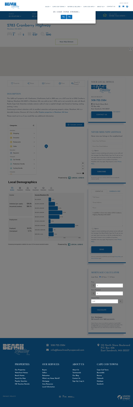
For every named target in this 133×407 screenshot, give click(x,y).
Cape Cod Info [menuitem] (88, 6)
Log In (121, 3)
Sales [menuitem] (47, 6)
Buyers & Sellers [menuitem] (74, 6)
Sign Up (126, 3)
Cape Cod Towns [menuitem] (58, 6)
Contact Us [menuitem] (111, 6)
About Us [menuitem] (100, 6)
